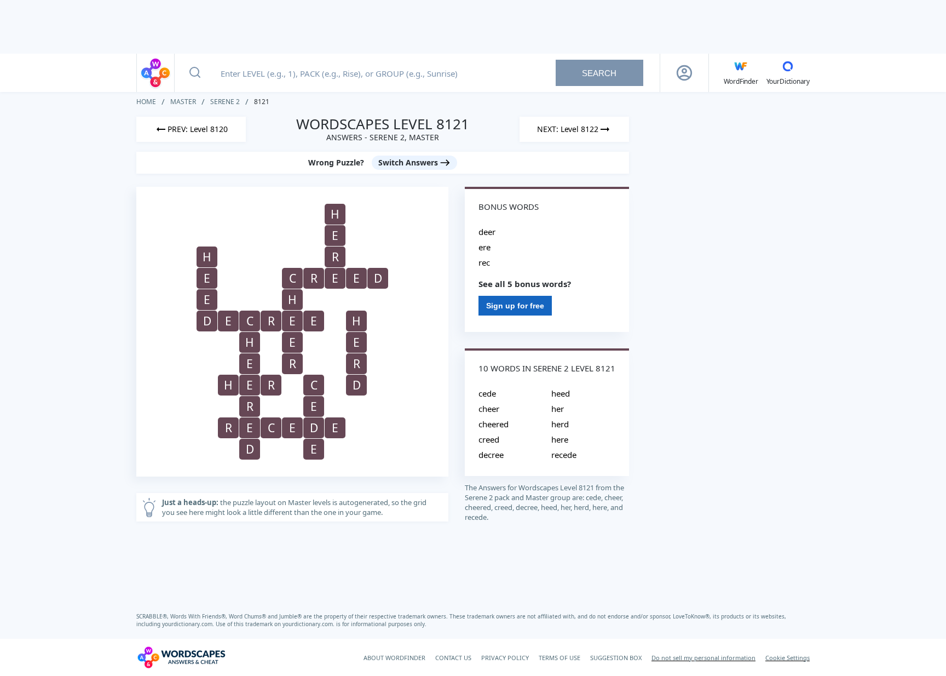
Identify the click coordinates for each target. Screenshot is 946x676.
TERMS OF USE (559, 658)
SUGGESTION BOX (616, 658)
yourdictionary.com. (189, 624)
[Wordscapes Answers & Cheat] (155, 73)
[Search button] (195, 73)
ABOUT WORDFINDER (394, 658)
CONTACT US (453, 658)
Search (599, 73)
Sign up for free (515, 305)
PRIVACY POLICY (505, 658)
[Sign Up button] (684, 73)
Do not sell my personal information (703, 658)
